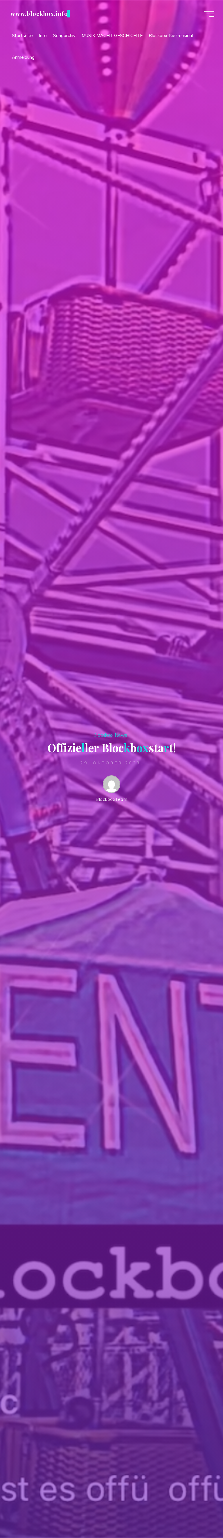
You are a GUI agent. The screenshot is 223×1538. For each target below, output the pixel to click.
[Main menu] (209, 14)
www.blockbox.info (39, 13)
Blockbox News (110, 735)
